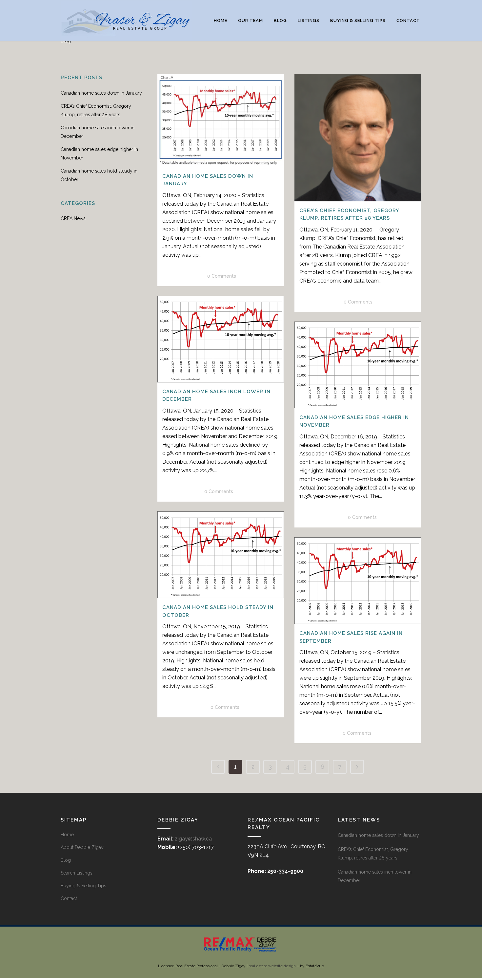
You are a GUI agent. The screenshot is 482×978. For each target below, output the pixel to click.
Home (67, 834)
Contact (69, 898)
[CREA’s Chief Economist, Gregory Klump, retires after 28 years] (357, 137)
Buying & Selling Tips (83, 885)
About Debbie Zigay (82, 847)
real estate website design (272, 966)
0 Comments (221, 276)
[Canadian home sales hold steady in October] (220, 554)
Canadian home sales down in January (101, 93)
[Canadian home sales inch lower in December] (220, 339)
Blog (66, 860)
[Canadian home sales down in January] (220, 120)
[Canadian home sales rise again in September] (357, 580)
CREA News (73, 218)
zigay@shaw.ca (193, 839)
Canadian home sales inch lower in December (375, 876)
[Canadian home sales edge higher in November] (357, 365)
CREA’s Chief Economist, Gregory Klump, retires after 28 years (373, 853)
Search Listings (76, 873)
